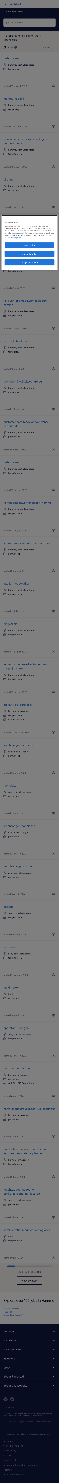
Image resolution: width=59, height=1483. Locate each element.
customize (29, 245)
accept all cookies (29, 262)
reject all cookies (29, 254)
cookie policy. (16, 238)
